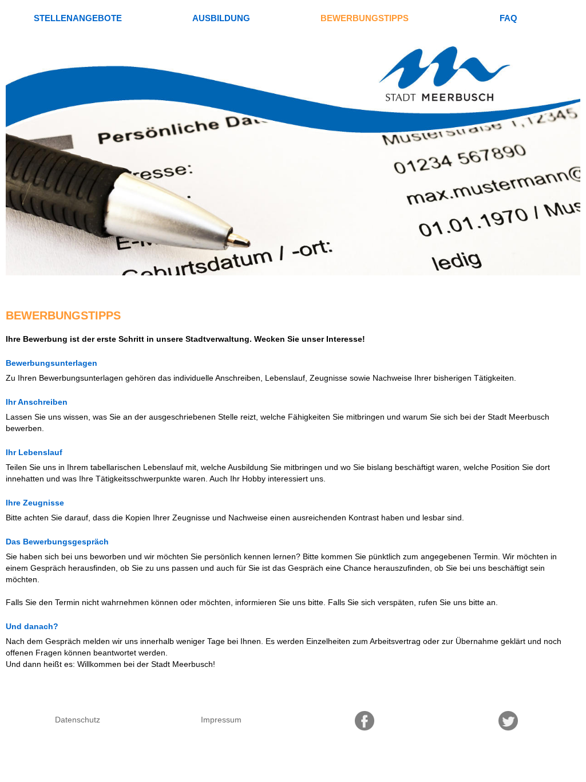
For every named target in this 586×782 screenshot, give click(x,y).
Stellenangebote (78, 18)
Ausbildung (221, 18)
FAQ (508, 18)
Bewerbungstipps (364, 18)
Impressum (221, 719)
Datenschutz (77, 719)
